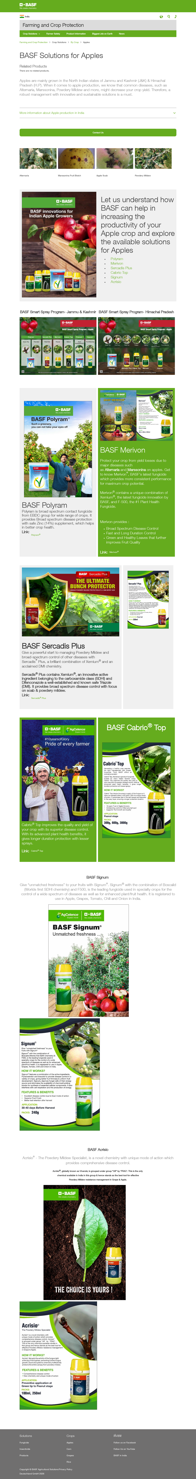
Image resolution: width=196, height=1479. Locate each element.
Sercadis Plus (121, 268)
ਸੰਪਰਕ (118, 1436)
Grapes (70, 1455)
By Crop (75, 42)
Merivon (117, 263)
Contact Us (98, 132)
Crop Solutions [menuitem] (30, 33)
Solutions (26, 1436)
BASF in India (120, 1455)
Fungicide (24, 1442)
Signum (117, 277)
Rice (69, 1461)
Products (24, 1455)
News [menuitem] (121, 33)
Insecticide (25, 1449)
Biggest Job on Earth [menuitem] (102, 33)
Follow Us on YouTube (124, 1449)
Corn (69, 1449)
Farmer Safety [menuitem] (53, 33)
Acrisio (116, 281)
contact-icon (174, 17)
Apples (70, 1442)
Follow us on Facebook (125, 1442)
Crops (71, 1436)
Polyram (117, 259)
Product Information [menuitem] (76, 33)
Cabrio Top (119, 272)
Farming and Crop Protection (34, 42)
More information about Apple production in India (52, 113)
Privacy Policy (65, 1469)
